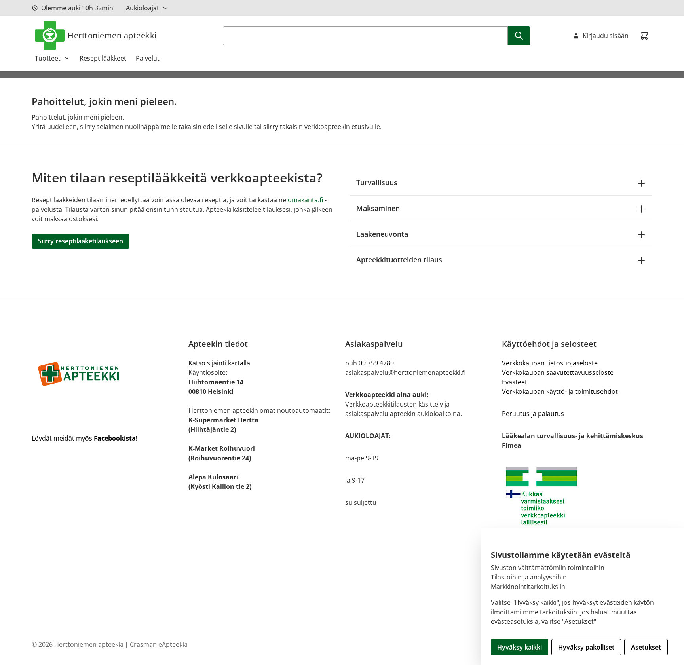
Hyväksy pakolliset (586, 647)
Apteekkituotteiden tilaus (399, 259)
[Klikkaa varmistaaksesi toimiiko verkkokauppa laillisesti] (577, 496)
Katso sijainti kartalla (219, 363)
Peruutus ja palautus (533, 413)
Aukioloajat (142, 8)
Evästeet (514, 382)
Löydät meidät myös (85, 438)
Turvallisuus (376, 182)
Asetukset (646, 647)
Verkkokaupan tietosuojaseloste (550, 363)
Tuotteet (48, 58)
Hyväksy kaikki (519, 647)
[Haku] (519, 35)
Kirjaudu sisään (606, 35)
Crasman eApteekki (158, 644)
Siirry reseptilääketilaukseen (80, 241)
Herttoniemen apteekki (112, 35)
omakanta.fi (305, 200)
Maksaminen (378, 208)
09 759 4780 (376, 363)
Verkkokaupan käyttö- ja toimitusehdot (560, 391)
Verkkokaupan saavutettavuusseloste (558, 372)
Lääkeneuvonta (382, 234)
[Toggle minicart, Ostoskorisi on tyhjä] (644, 35)
